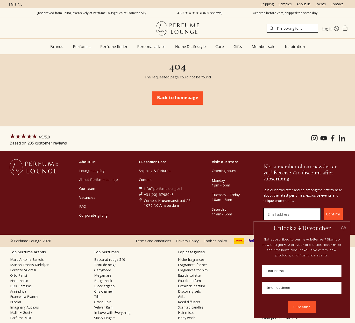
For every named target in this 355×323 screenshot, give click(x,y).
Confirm (333, 214)
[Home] (177, 28)
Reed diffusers (189, 302)
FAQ (82, 206)
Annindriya (18, 291)
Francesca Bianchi (24, 296)
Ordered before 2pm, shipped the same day (285, 13)
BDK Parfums (21, 286)
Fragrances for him (193, 270)
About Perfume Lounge (98, 179)
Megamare (102, 275)
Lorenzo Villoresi (23, 270)
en (11, 4)
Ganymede (102, 270)
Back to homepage (177, 97)
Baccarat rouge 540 (109, 259)
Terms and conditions (153, 240)
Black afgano (104, 286)
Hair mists (186, 312)
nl (20, 4)
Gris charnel (103, 291)
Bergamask (103, 280)
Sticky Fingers (104, 318)
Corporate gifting (93, 215)
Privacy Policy (187, 240)
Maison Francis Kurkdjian (29, 264)
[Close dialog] (343, 228)
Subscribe (301, 307)
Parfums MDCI (21, 318)
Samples (285, 4)
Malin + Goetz (21, 312)
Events (320, 4)
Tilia (97, 296)
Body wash (186, 318)
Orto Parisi (18, 275)
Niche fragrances (191, 259)
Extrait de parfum (191, 286)
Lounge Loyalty (92, 170)
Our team (87, 188)
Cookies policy (215, 240)
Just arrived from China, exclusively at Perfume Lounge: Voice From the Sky (91, 13)
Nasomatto (19, 280)
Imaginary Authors (24, 307)
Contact (337, 4)
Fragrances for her (192, 264)
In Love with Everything (112, 312)
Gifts (181, 296)
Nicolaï (15, 302)
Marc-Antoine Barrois (27, 259)
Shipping (267, 4)
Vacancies (87, 197)
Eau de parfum (189, 280)
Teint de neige (105, 264)
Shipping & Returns (154, 170)
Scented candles (190, 307)
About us (304, 4)
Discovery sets (189, 291)
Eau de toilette (189, 275)
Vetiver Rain (103, 307)
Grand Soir (102, 302)
